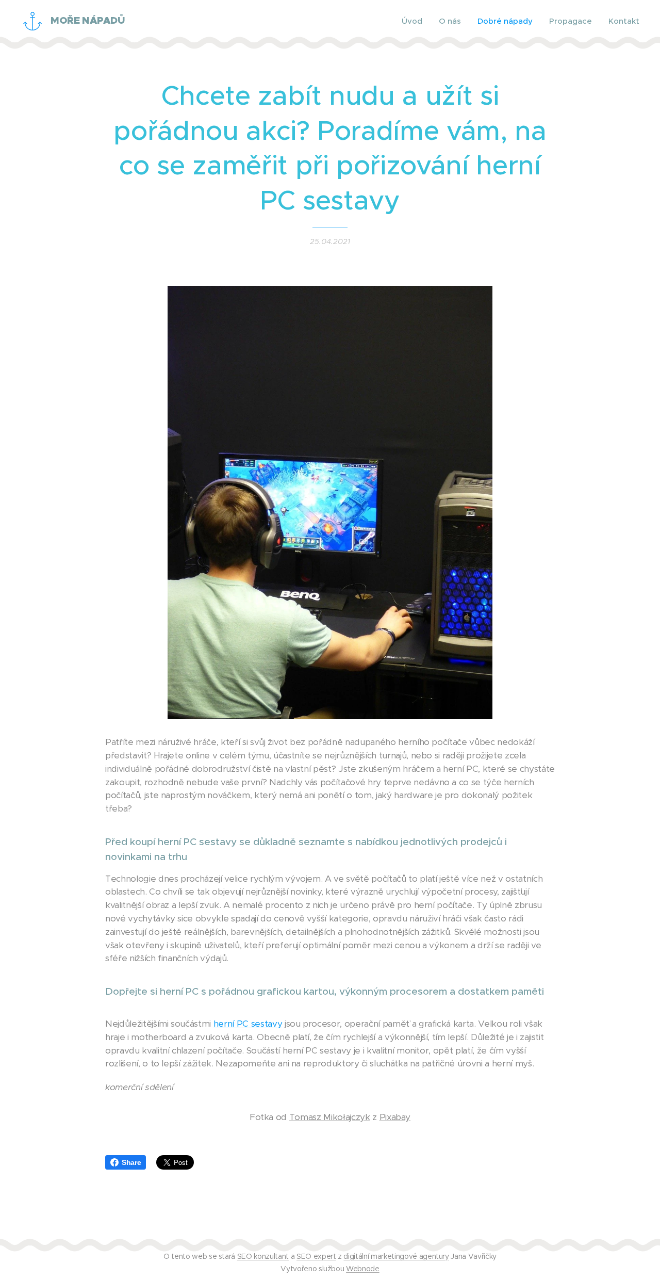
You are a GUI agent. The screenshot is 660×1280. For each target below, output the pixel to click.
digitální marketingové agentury (396, 1256)
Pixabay (395, 1117)
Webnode (363, 1268)
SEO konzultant (263, 1256)
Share (131, 1162)
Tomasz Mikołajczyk (329, 1117)
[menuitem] (415, 21)
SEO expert (316, 1256)
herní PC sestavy (248, 1023)
